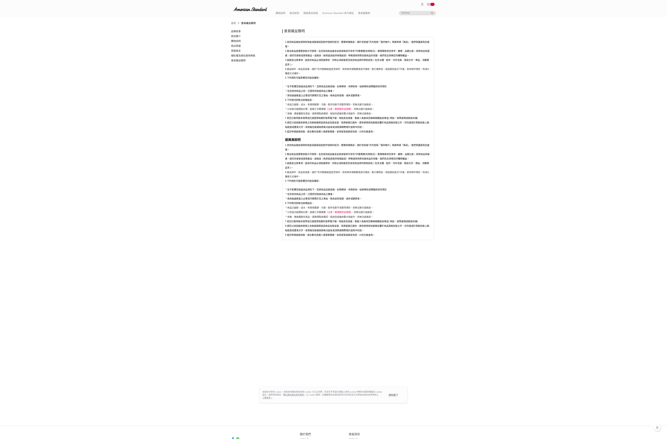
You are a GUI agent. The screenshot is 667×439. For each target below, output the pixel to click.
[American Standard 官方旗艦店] (250, 9)
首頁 (233, 23)
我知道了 (393, 395)
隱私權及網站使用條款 (293, 395)
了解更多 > (267, 398)
